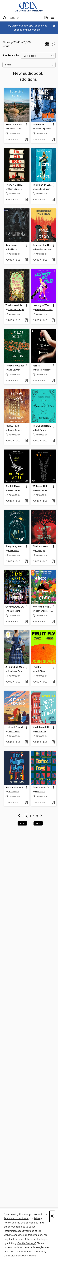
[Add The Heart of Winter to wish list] (53, 200)
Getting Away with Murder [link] (15, 606)
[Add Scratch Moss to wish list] (26, 501)
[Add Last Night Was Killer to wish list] (53, 320)
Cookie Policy (28, 1255)
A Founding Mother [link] (15, 667)
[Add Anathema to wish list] (26, 260)
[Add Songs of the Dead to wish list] (53, 260)
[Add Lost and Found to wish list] (26, 742)
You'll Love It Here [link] (42, 727)
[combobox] (22, 18)
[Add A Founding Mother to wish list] (26, 682)
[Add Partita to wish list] (53, 381)
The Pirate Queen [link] (14, 365)
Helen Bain (40, 791)
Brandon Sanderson (44, 249)
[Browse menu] (53, 17)
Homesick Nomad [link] (15, 124)
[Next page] (41, 816)
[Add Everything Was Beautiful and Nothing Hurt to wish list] (26, 561)
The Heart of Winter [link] (42, 185)
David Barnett (14, 490)
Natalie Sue (40, 731)
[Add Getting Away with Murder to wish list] (26, 622)
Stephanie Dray (15, 671)
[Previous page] (19, 816)
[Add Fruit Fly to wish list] (53, 682)
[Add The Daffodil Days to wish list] (53, 802)
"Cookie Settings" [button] (26, 1243)
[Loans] (46, 18)
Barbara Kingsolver (43, 370)
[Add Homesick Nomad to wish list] (26, 140)
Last (38, 823)
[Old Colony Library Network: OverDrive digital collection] (29, 7)
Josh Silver (40, 671)
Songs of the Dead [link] (42, 245)
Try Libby (13, 25)
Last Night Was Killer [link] (42, 305)
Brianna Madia (14, 128)
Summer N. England (17, 309)
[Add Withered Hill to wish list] (53, 501)
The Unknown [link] (40, 546)
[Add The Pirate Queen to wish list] (26, 381)
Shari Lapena (14, 611)
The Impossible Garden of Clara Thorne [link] (15, 305)
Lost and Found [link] (14, 727)
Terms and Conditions (16, 1218)
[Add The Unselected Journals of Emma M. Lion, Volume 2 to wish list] (53, 441)
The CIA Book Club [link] (15, 185)
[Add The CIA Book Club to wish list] (26, 200)
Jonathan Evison (42, 189)
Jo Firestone (13, 791)
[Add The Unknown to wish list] (53, 561)
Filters (8, 65)
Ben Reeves (13, 550)
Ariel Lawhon (14, 370)
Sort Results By (10, 55)
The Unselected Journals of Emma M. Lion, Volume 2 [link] (42, 426)
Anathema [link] (11, 245)
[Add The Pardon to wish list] (53, 140)
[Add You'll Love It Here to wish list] (53, 742)
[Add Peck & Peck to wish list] (26, 441)
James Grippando (43, 128)
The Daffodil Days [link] (42, 787)
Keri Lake (12, 249)
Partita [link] (36, 365)
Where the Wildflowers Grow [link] (42, 606)
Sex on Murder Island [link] (15, 787)
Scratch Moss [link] (12, 486)
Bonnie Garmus (15, 430)
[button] (47, 44)
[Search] (4, 17)
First (22, 823)
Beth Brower (40, 430)
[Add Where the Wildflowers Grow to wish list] (53, 622)
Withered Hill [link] (40, 486)
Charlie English (15, 189)
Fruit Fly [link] (37, 667)
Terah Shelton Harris (44, 611)
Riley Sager (40, 550)
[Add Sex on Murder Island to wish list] (26, 802)
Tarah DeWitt (14, 731)
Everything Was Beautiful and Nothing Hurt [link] (15, 546)
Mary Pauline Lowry (44, 309)
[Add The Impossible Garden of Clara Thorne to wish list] (26, 320)
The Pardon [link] (39, 124)
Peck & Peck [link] (12, 426)
